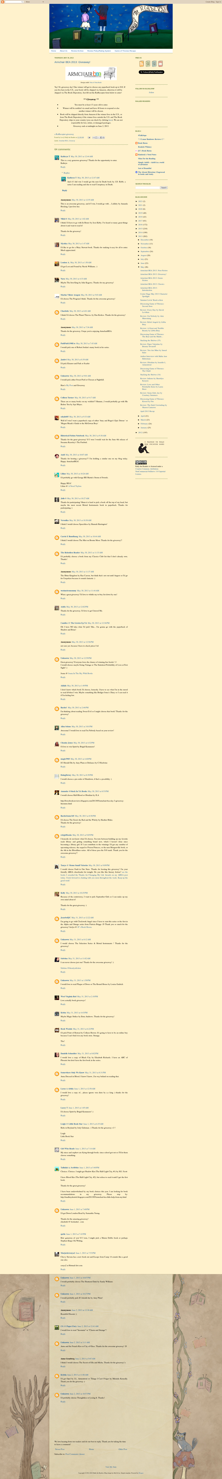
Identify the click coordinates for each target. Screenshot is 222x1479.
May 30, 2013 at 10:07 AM (77, 454)
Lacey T (64, 1107)
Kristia (64, 1374)
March (143, 419)
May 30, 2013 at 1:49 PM (77, 685)
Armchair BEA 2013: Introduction (148, 289)
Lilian (63, 473)
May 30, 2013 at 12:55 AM (83, 199)
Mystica (64, 243)
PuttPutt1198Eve (68, 343)
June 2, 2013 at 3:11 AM (80, 1342)
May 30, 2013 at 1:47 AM (78, 243)
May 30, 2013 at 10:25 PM (77, 892)
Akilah (63, 685)
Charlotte (65, 310)
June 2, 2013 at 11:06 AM (77, 1374)
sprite (63, 1233)
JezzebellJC (66, 917)
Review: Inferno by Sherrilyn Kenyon (152, 379)
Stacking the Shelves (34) (150, 374)
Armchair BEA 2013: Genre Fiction (151, 279)
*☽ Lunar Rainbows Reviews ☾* (151, 139)
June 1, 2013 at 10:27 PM (80, 1293)
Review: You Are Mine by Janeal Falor (153, 351)
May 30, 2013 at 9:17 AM (85, 397)
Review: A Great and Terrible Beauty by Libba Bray (152, 329)
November (145, 243)
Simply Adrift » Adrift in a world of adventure (151, 163)
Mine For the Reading (146, 158)
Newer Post (59, 1449)
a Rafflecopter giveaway (64, 134)
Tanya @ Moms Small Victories (74, 865)
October (144, 247)
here (110, 119)
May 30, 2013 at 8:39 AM (77, 359)
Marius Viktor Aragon (70, 294)
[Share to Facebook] (101, 137)
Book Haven (142, 143)
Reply (63, 166)
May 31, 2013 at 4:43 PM (77, 1012)
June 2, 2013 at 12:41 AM (87, 1326)
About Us (63, 51)
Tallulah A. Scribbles (70, 1167)
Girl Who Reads (68, 1148)
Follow (151, 92)
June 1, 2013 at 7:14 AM (85, 1148)
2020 (140, 209)
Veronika (65, 520)
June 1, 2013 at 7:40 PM (79, 1209)
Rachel (64, 707)
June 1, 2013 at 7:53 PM (85, 1253)
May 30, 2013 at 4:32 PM (84, 742)
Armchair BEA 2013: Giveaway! (153, 274)
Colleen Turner (67, 397)
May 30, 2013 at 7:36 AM (82, 327)
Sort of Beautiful (144, 168)
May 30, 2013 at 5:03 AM (91, 294)
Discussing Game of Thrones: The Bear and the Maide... (152, 335)
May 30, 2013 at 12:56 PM (83, 641)
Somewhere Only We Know (72, 1072)
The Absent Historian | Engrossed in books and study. (151, 173)
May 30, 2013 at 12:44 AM (82, 156)
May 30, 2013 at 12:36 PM (98, 623)
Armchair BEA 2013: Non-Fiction (154, 270)
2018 (140, 216)
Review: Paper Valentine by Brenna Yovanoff (151, 345)
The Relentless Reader (70, 552)
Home (53, 51)
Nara (63, 278)
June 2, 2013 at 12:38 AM (82, 1310)
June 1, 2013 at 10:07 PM (80, 1277)
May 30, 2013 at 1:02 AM (78, 218)
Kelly (63, 892)
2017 (140, 220)
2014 (140, 232)
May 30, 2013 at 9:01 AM (80, 375)
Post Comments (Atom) (75, 1454)
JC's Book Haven (84, 927)
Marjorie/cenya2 (68, 1252)
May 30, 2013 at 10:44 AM (90, 536)
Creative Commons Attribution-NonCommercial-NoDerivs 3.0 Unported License (150, 471)
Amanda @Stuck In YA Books (74, 791)
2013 (140, 236)
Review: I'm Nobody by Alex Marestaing (152, 317)
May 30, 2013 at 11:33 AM (92, 552)
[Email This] (93, 137)
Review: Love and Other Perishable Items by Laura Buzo (151, 386)
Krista (63, 1012)
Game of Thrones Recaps (125, 51)
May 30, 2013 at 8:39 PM (82, 775)
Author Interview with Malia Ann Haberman (153, 357)
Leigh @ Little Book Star (72, 1123)
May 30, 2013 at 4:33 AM (76, 278)
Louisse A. (65, 262)
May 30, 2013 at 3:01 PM (82, 726)
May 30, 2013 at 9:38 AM (95, 435)
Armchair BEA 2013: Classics (152, 284)
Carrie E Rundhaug (69, 536)
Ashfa (63, 606)
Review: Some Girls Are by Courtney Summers (151, 394)
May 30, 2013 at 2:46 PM (78, 707)
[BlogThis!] (96, 137)
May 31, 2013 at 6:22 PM (83, 1028)
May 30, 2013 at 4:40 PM (81, 758)
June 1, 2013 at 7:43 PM (76, 1234)
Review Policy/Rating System (99, 51)
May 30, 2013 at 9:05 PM (83, 835)
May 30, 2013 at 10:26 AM (78, 473)
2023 (140, 201)
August (144, 255)
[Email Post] (89, 137)
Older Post (123, 1449)
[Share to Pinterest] (103, 137)
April (143, 416)
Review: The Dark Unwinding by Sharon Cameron (153, 406)
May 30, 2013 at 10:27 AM (78, 498)
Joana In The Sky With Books (80, 673)
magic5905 (65, 758)
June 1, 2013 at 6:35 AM (93, 1123)
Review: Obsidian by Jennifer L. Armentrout (153, 363)
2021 (140, 205)
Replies (67, 172)
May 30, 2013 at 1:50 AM (80, 262)
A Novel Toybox (74, 486)
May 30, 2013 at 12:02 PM (77, 606)
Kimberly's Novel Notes (147, 154)
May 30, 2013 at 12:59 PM (80, 658)
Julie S (63, 498)
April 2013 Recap (147, 411)
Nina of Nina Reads (96, 82)
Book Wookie (66, 1028)
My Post (69, 385)
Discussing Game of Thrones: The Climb (152, 369)
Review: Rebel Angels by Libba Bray (153, 323)
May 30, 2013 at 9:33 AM (79, 416)
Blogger (141, 1473)
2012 (140, 432)
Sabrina (64, 958)
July (143, 259)
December (145, 239)
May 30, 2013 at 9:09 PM (99, 865)
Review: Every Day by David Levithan (152, 311)
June (143, 263)
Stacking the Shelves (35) (150, 340)
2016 (140, 224)
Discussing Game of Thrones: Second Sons (152, 304)
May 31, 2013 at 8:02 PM (88, 1053)
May (143, 267)
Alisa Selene (66, 726)
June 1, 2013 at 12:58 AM (84, 1088)
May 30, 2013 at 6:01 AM (80, 311)
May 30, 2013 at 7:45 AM (86, 343)
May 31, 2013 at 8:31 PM (95, 1072)
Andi (63, 454)
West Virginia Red (68, 996)
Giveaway (72, 141)
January (144, 427)
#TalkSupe (142, 135)
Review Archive (77, 51)
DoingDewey (66, 774)
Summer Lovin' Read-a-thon (151, 300)
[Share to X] (98, 137)
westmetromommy (68, 590)
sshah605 (65, 416)
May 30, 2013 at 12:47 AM (88, 177)
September (145, 251)
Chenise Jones (67, 742)
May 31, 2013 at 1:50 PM (80, 980)
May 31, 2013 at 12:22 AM (83, 917)
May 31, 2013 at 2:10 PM (87, 996)
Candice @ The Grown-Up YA (74, 622)
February (144, 423)
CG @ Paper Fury (69, 1326)
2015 (140, 228)
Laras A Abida (67, 1088)
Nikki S (64, 218)
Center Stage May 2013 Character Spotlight (153, 295)
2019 (140, 213)
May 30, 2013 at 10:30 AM (80, 520)
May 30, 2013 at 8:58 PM (85, 815)
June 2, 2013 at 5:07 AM (85, 1358)
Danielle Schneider (69, 1053)
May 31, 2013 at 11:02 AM (79, 958)
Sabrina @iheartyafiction (71, 968)
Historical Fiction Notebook (72, 435)
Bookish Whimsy (145, 146)
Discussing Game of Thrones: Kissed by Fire (152, 400)
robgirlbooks (66, 834)
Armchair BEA (63, 141)
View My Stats (111, 1467)
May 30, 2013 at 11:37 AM (83, 571)
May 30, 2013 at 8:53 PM (98, 791)
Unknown (65, 375)
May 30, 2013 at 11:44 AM (88, 590)
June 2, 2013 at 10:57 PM (80, 1393)
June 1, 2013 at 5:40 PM (89, 1167)
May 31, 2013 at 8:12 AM (80, 939)
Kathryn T (65, 156)
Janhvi (64, 359)
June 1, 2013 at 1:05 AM (79, 1107)
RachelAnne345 (67, 815)
